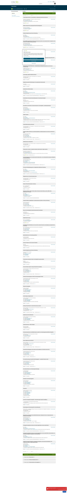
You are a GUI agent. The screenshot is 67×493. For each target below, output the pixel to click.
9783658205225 (28, 373)
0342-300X (28, 109)
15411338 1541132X (29, 205)
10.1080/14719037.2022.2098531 (28, 44)
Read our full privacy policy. (26, 56)
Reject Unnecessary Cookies (33, 58)
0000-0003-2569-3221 (30, 37)
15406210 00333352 (29, 136)
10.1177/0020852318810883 (27, 352)
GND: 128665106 (14, 15)
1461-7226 (28, 354)
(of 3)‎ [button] (34, 47)
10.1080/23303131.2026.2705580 (28, 20)
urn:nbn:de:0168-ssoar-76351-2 (28, 195)
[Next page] (37, 15)
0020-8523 (28, 353)
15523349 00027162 (29, 271)
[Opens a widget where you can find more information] (64, 492)
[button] (54, 11)
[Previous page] (35, 15)
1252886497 (26, 35)
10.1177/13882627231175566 (27, 69)
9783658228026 (28, 290)
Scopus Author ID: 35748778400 (16, 16)
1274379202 (26, 161)
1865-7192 (28, 229)
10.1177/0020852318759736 (27, 362)
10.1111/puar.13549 (26, 135)
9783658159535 (28, 392)
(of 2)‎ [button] (40, 207)
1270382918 (26, 194)
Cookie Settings (34, 63)
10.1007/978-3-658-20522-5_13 (28, 372)
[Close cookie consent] (44, 50)
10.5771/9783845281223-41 (27, 335)
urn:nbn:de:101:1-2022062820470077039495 (30, 92)
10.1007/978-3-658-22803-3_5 (27, 289)
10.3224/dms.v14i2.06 (27, 228)
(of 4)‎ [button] (44, 95)
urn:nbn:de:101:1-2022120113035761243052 (30, 162)
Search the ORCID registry (40, 3)
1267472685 (26, 117)
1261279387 (26, 91)
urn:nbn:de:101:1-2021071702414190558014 (30, 170)
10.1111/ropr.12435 (26, 203)
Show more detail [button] (53, 19)
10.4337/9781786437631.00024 (30, 343)
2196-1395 (28, 281)
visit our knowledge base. (63, 488)
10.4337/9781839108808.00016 (28, 28)
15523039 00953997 (29, 420)
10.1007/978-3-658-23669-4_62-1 (28, 299)
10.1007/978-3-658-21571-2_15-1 (28, 391)
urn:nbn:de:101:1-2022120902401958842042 (30, 446)
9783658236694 (26, 254)
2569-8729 (28, 394)
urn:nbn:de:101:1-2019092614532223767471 (30, 428)
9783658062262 (28, 382)
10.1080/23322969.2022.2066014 (28, 152)
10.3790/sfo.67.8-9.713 (27, 445)
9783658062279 (28, 383)
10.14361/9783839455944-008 (27, 220)
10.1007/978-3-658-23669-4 (27, 253)
